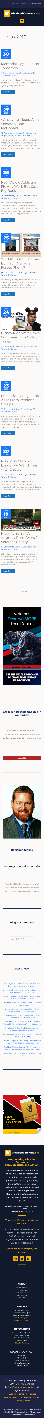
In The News (22, 1290)
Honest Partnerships (22, 1363)
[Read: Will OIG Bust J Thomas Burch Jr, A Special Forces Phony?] (21, 245)
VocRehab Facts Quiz (22, 1313)
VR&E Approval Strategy (22, 1315)
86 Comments (7, 133)
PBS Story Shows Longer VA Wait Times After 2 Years (19, 465)
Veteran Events (22, 1340)
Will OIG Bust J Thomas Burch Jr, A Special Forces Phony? (20, 263)
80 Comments (7, 346)
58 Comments (7, 272)
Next (23, 591)
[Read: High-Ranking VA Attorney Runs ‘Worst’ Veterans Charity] (21, 520)
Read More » (8, 91)
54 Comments (7, 196)
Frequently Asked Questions (22, 1333)
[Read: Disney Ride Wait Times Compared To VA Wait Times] (21, 319)
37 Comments (7, 547)
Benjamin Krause (22, 1288)
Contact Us (22, 1298)
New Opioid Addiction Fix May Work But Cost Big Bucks (19, 186)
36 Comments (7, 409)
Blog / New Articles (22, 1335)
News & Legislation (23, 73)
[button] (22, 21)
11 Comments (7, 73)
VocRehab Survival (22, 1310)
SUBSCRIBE (22, 758)
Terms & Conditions (22, 1360)
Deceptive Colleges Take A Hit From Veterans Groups (21, 400)
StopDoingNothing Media (21, 1387)
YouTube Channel (22, 1293)
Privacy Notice (22, 1358)
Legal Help (22, 1355)
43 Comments (7, 474)
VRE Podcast (22, 1295)
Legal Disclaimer (22, 1365)
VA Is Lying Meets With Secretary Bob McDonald (20, 124)
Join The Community (22, 1338)
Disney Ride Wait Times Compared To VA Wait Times (20, 337)
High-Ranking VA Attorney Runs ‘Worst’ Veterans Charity (19, 537)
